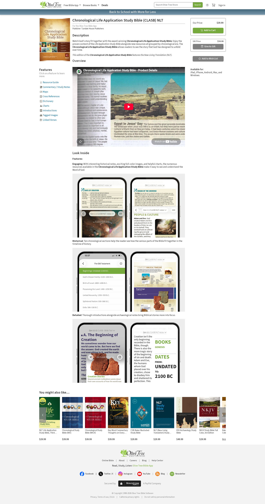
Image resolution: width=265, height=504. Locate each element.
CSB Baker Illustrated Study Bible (140, 431)
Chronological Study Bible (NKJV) (93, 431)
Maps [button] (45, 91)
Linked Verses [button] (50, 120)
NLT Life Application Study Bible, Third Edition (47, 433)
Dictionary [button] (48, 101)
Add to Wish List (209, 58)
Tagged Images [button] (50, 115)
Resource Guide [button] (51, 82)
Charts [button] (46, 106)
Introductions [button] (50, 110)
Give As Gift (209, 46)
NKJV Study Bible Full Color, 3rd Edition (208, 431)
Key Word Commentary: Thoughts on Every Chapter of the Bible (118, 433)
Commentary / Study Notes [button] (56, 87)
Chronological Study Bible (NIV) (70, 431)
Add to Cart (210, 30)
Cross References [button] (51, 96)
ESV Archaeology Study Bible (186, 431)
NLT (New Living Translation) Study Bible (161, 433)
